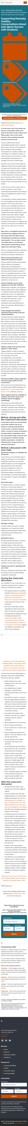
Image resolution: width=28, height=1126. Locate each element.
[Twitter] (6, 1040)
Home (3, 10)
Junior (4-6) (16, 105)
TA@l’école (4, 968)
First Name (6, 925)
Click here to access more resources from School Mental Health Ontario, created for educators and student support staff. (14, 878)
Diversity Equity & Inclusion (13, 104)
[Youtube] (10, 1040)
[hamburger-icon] (25, 2)
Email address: (7, 918)
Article (4, 104)
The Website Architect (20, 1123)
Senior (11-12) (6, 106)
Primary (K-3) (22, 105)
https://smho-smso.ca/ (17, 893)
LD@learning (4, 991)
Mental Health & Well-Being (14, 10)
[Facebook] (2, 1040)
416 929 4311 (5, 1034)
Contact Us (4, 1036)
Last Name (17, 925)
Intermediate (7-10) (8, 105)
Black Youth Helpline (21, 807)
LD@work (3, 984)
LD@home (4, 977)
